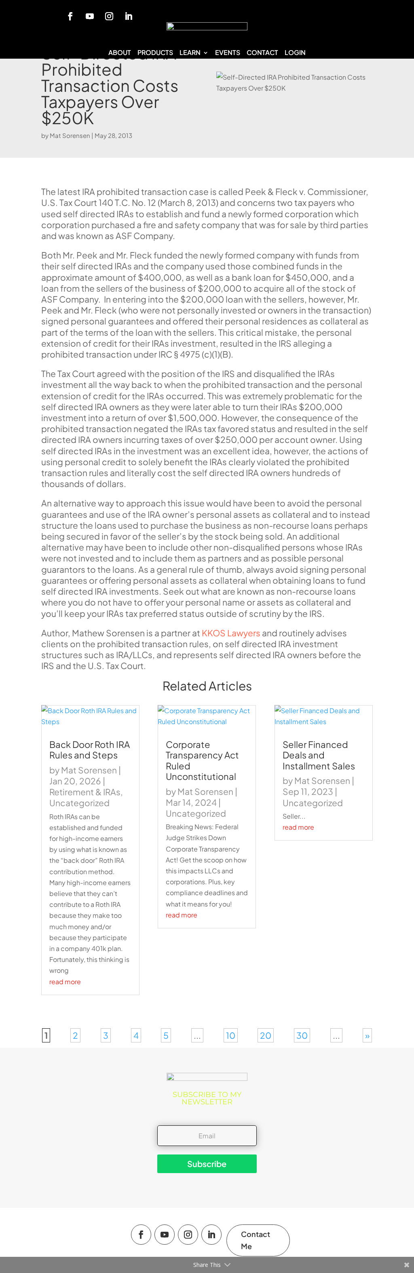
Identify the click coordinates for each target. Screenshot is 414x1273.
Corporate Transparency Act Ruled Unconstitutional (202, 760)
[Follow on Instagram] (109, 16)
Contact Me (255, 1240)
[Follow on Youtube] (90, 16)
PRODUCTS (155, 53)
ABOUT (119, 53)
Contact (262, 53)
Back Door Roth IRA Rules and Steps (89, 749)
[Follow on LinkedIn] (128, 16)
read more (65, 981)
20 (265, 1035)
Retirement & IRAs (84, 791)
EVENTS (227, 53)
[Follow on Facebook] (70, 16)
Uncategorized (79, 802)
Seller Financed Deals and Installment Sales (319, 755)
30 (302, 1035)
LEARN (190, 53)
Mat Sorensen (70, 135)
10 (230, 1035)
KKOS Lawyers (231, 632)
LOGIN (295, 53)
